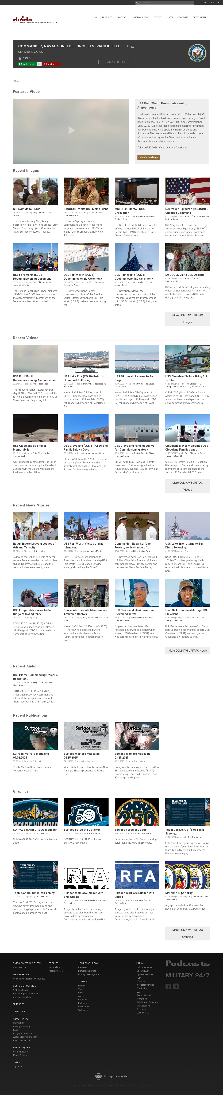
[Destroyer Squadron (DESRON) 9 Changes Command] (187, 192)
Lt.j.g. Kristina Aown (142, 551)
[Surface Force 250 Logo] (137, 813)
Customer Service (21, 1040)
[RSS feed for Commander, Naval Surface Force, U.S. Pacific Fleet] (128, 46)
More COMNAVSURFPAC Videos (187, 486)
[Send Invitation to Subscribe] (132, 46)
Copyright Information (23, 1033)
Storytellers (54, 967)
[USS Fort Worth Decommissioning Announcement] (35, 359)
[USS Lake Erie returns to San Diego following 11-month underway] (187, 527)
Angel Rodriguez (178, 147)
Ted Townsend (42, 833)
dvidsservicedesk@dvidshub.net (29, 979)
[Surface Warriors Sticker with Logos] (137, 876)
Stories (158, 17)
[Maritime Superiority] (187, 876)
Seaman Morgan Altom (94, 453)
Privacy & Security (21, 1026)
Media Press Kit (20, 1055)
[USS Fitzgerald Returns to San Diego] (137, 359)
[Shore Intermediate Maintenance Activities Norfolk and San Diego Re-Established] (86, 593)
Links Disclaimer (145, 967)
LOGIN (203, 3)
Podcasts (82, 1003)
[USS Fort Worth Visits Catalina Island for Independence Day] (86, 527)
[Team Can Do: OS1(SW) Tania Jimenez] (187, 813)
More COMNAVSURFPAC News (187, 650)
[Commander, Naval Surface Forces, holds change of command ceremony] (137, 527)
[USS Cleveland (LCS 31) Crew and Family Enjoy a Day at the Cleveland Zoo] (86, 429)
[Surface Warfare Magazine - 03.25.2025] (137, 737)
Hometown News (140, 17)
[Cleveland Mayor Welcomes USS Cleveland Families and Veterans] (187, 429)
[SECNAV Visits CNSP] (35, 192)
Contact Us (18, 1023)
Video (81, 989)
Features (107, 17)
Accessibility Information (25, 1037)
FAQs (15, 1030)
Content (121, 17)
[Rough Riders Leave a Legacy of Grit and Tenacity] (35, 527)
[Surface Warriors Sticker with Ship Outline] (86, 876)
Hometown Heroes (87, 971)
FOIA (139, 978)
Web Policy (142, 988)
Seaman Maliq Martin (92, 551)
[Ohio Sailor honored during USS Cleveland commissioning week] (187, 593)
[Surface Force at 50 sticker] (86, 813)
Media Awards (56, 971)
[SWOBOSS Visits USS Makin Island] (86, 192)
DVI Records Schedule (147, 1002)
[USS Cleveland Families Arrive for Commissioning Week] (137, 429)
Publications (84, 1006)
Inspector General (145, 985)
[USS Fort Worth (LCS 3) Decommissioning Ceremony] (35, 258)
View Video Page (149, 157)
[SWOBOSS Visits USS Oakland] (187, 258)
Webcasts (83, 1010)
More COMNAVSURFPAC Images (187, 319)
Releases (82, 967)
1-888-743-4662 (20, 990)
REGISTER (215, 3)
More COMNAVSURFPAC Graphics (187, 933)
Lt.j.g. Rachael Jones (196, 387)
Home (95, 17)
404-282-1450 (19, 967)
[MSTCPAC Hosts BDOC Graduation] (137, 192)
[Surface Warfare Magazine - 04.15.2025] (86, 737)
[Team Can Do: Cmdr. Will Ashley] (35, 876)
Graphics (82, 999)
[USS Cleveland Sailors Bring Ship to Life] (187, 359)
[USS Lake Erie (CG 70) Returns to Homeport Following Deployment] (86, 359)
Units (170, 17)
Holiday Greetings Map (89, 974)
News (81, 993)
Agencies (17, 1066)
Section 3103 (143, 1013)
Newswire (183, 17)
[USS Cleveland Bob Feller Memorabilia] (35, 429)
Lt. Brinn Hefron (39, 551)
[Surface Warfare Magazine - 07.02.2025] (35, 737)
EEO (139, 992)
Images (82, 986)
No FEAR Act (143, 971)
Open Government (145, 974)
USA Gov (141, 981)
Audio (81, 996)
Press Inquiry (200, 17)
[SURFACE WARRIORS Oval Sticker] (35, 813)
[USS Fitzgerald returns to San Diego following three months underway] (35, 593)
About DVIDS (20, 1019)
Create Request (20, 1052)
